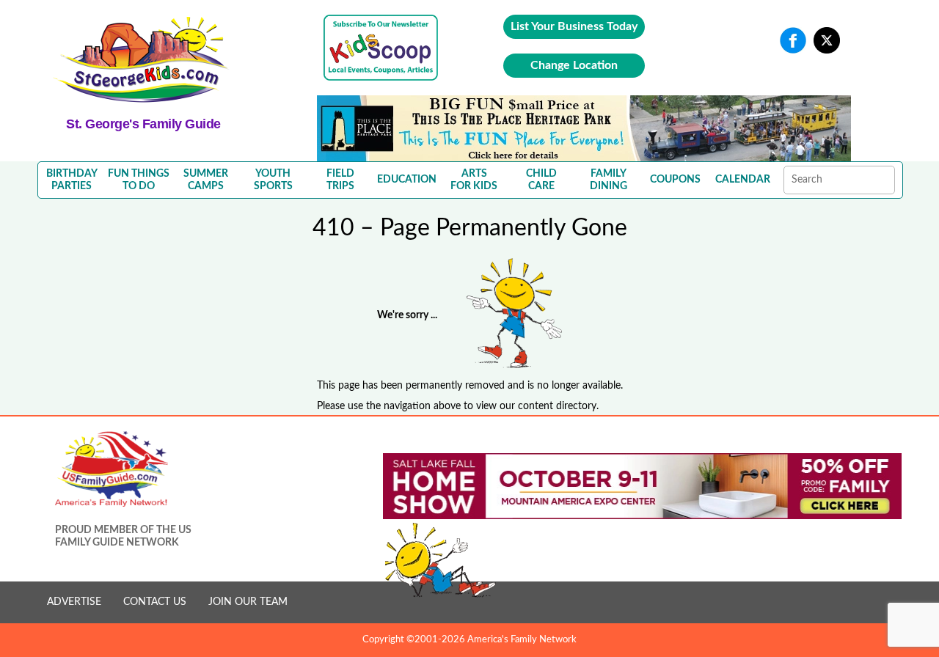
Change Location (574, 65)
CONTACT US (154, 602)
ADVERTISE (74, 602)
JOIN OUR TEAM (248, 602)
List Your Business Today (574, 26)
